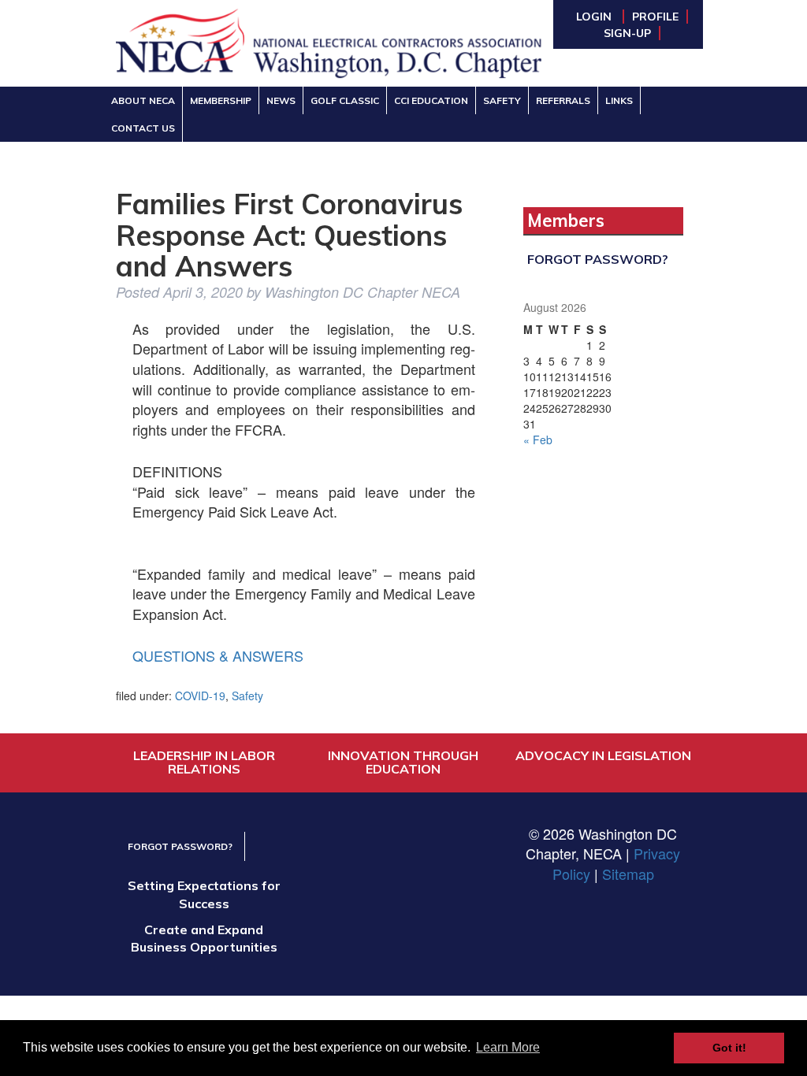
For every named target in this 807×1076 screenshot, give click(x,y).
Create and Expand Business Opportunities (204, 938)
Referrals (563, 100)
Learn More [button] (508, 1047)
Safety (502, 100)
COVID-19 (200, 695)
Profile (655, 16)
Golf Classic (345, 100)
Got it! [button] (729, 1047)
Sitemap (628, 873)
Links (619, 100)
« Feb (537, 439)
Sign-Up (627, 33)
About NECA (143, 100)
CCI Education (431, 100)
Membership (220, 100)
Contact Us (143, 128)
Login (595, 16)
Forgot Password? (597, 259)
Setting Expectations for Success (204, 894)
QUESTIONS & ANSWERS (217, 655)
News (281, 100)
